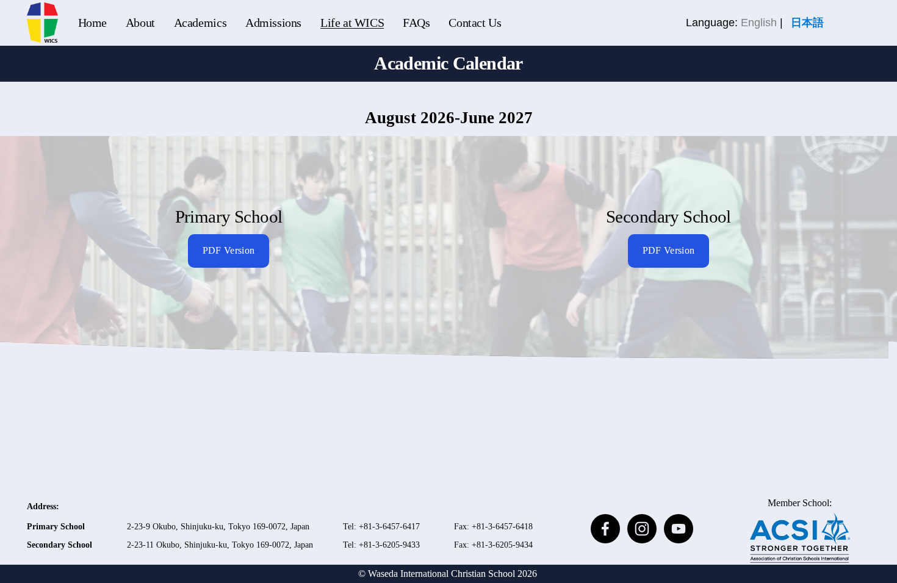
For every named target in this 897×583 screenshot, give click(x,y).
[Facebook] (605, 528)
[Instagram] (642, 528)
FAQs (416, 22)
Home (92, 22)
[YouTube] (678, 528)
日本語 (807, 22)
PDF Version (229, 250)
